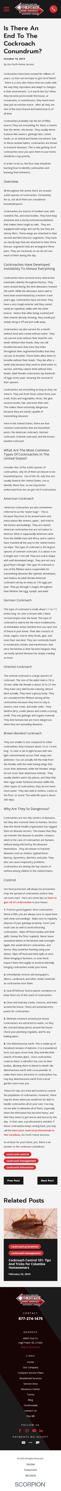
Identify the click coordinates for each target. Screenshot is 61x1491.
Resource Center (30, 1389)
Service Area (31, 1383)
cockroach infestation (20, 1167)
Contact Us (30, 1410)
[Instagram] (27, 1430)
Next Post (47, 1180)
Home (30, 1362)
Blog (30, 1399)
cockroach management (21, 1160)
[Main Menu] (6, 9)
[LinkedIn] (41, 1430)
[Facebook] (20, 1430)
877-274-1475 (31, 1319)
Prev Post (13, 1180)
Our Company (30, 1367)
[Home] (29, 9)
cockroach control (17, 1154)
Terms (30, 1394)
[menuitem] (30, 1464)
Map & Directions (30, 1347)
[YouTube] (34, 1430)
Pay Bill (30, 1416)
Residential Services (30, 1378)
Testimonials (30, 1405)
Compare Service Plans (30, 1372)
